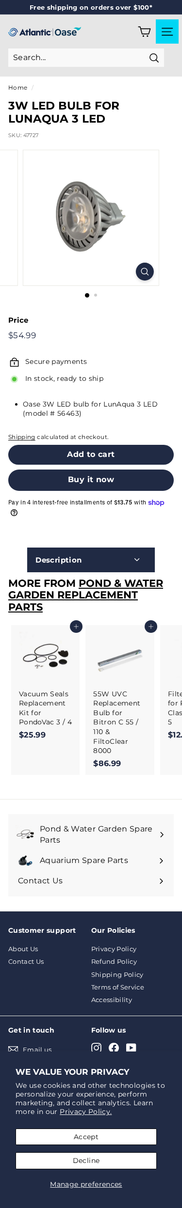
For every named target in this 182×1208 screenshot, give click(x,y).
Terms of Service (118, 987)
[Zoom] (145, 272)
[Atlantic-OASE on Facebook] (114, 1048)
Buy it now (91, 479)
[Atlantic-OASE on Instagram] (96, 1048)
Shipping (21, 436)
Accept (86, 1136)
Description (58, 560)
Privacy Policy (114, 949)
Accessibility (111, 1000)
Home (17, 87)
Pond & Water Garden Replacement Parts (85, 595)
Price (18, 320)
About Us (23, 949)
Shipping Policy (117, 974)
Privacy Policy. (86, 1111)
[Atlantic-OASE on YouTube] (131, 1048)
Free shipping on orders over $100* (91, 7)
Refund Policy (114, 961)
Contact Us (26, 961)
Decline (86, 1160)
